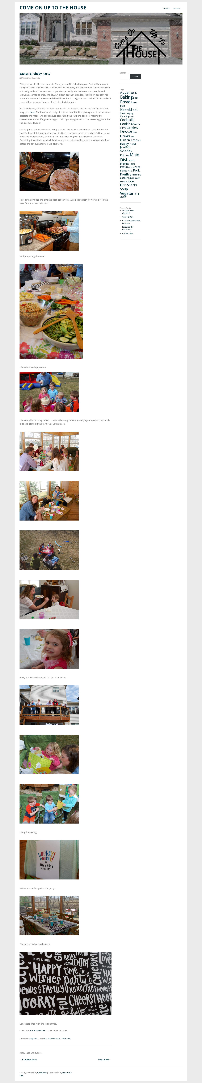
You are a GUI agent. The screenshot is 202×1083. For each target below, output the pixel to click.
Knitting (124, 155)
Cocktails (127, 120)
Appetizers (128, 92)
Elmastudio (67, 1073)
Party (58, 1039)
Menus (131, 161)
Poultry (125, 174)
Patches (130, 167)
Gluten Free (128, 140)
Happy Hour (128, 144)
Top (21, 1076)
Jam (122, 147)
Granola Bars (127, 217)
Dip (135, 132)
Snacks (132, 185)
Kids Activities (49, 1039)
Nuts (132, 163)
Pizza (137, 166)
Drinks (166, 9)
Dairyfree (132, 127)
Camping (129, 113)
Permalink (66, 1039)
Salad (131, 177)
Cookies (126, 124)
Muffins (124, 163)
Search (123, 73)
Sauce (137, 178)
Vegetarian (129, 193)
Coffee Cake (127, 233)
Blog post (33, 1039)
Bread (125, 102)
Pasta (123, 166)
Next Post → (104, 1060)
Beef (135, 97)
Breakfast (129, 109)
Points (123, 170)
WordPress (42, 1073)
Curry (123, 127)
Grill (139, 140)
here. (32, 112)
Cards (131, 117)
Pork (136, 170)
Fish (132, 136)
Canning (124, 116)
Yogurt (123, 197)
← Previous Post (28, 1060)
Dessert (127, 131)
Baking (126, 97)
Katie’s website (37, 1030)
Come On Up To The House (53, 8)
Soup (124, 189)
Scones (123, 181)
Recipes (177, 9)
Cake (122, 113)
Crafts (136, 124)
